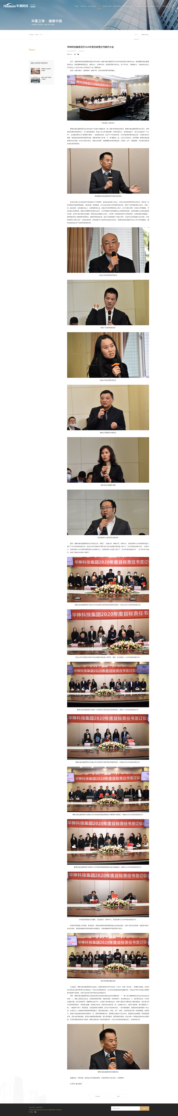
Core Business (92, 6)
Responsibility (150, 6)
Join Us (158, 6)
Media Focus (145, 34)
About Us (83, 6)
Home (77, 6)
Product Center (107, 6)
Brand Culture (117, 6)
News (99, 6)
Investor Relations (128, 6)
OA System (165, 6)
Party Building (139, 6)
